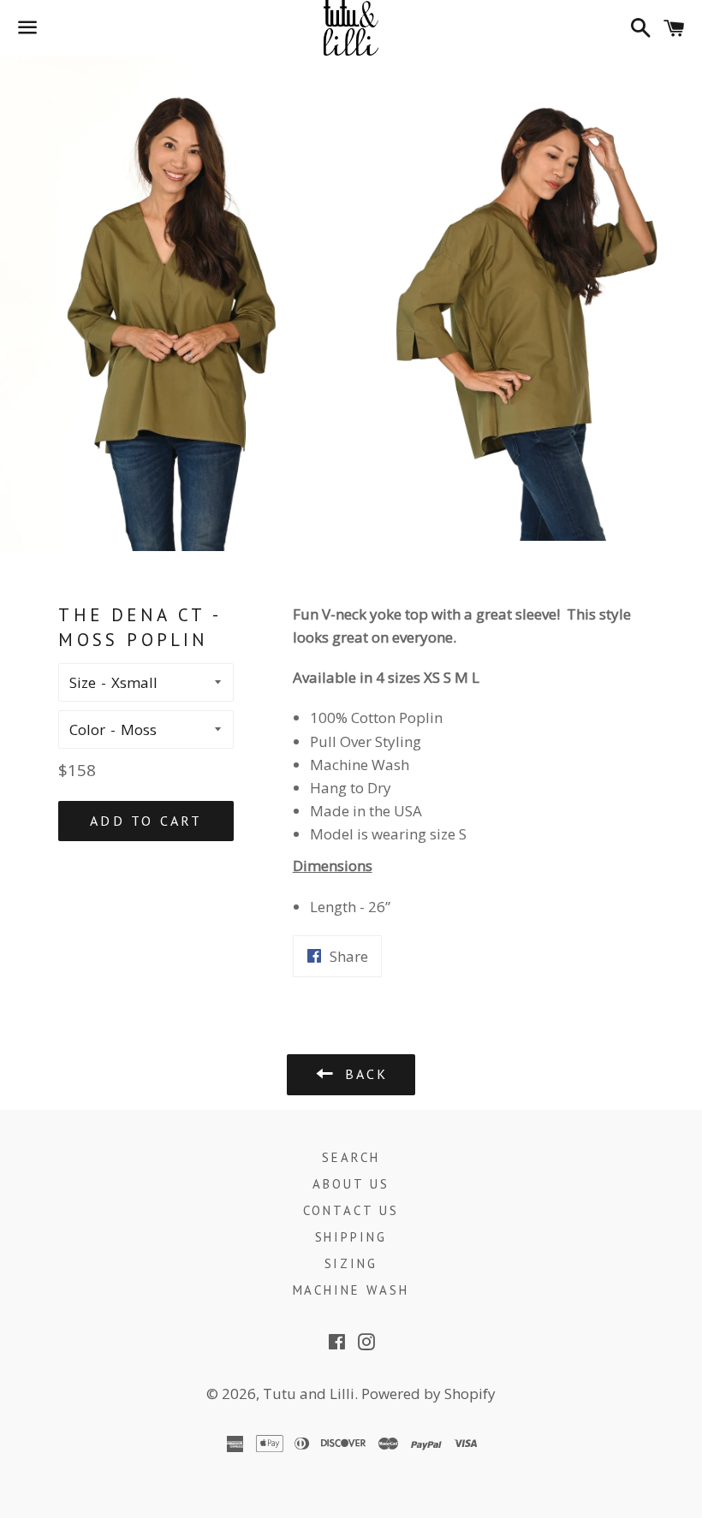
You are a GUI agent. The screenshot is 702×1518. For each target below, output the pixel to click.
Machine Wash (351, 1290)
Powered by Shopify (428, 1393)
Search (351, 1157)
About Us (351, 1184)
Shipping (351, 1237)
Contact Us (351, 1210)
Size (82, 682)
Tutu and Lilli (308, 1393)
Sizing (351, 1263)
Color (87, 729)
